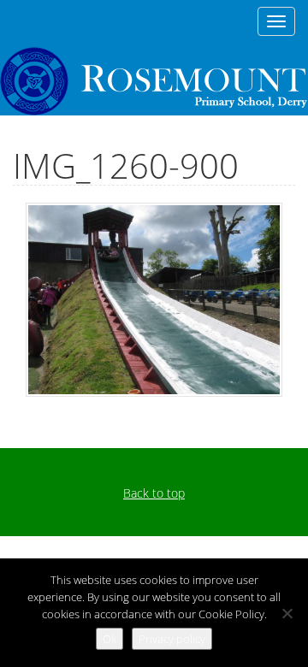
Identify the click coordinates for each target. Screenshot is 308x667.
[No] (286, 613)
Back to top (154, 493)
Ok (109, 638)
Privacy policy (172, 638)
